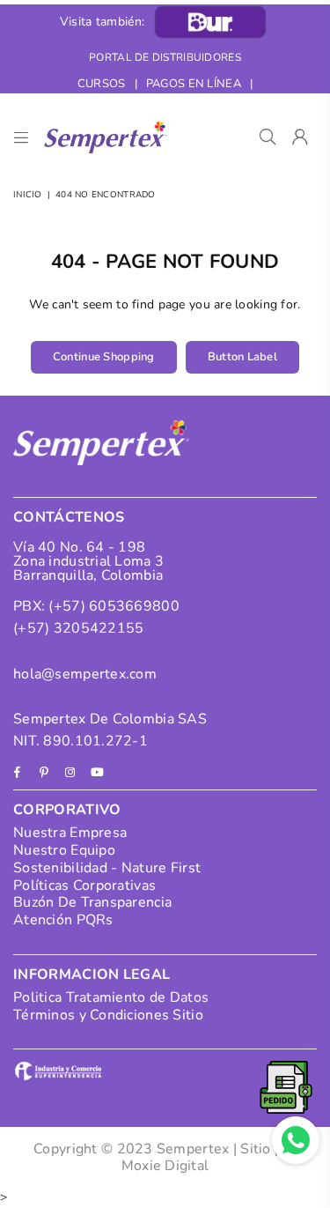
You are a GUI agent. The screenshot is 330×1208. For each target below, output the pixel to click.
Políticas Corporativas (84, 885)
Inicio (27, 195)
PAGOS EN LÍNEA (193, 84)
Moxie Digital (165, 1165)
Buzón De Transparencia (92, 902)
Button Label (242, 357)
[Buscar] (268, 137)
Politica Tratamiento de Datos (111, 997)
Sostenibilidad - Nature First (107, 868)
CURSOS (101, 84)
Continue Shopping (104, 357)
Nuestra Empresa (70, 832)
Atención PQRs (63, 920)
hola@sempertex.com (85, 674)
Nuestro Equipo (64, 850)
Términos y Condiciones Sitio (108, 1015)
